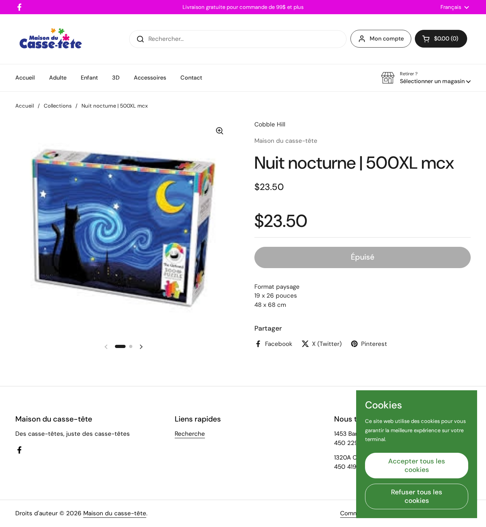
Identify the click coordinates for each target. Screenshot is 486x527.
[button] (441, 39)
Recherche (190, 434)
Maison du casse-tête (114, 513)
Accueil (24, 105)
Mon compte (387, 38)
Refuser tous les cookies (416, 496)
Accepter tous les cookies (416, 465)
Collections (58, 105)
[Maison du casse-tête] (50, 39)
